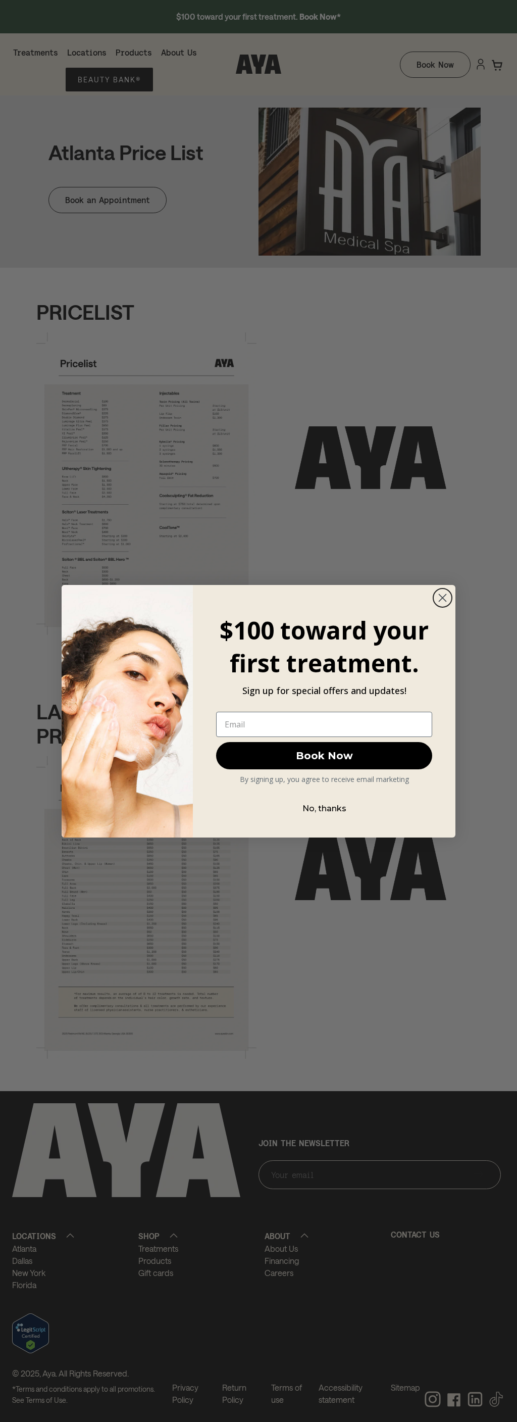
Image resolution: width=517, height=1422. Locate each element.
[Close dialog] (442, 598)
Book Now (324, 756)
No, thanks (324, 808)
